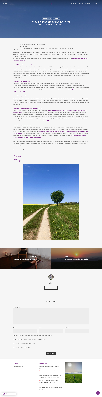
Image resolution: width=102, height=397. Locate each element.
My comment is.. (17, 307)
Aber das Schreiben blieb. (45, 385)
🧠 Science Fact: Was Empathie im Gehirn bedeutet (49, 372)
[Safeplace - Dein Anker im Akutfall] (76, 258)
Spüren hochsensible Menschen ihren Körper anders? (50, 367)
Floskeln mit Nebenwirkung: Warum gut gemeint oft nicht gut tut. (50, 388)
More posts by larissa (51, 287)
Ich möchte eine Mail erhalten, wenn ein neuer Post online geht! (29, 339)
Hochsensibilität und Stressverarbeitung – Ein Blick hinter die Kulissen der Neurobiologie (50, 376)
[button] (9, 394)
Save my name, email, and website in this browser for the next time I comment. (33, 335)
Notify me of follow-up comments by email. (25, 343)
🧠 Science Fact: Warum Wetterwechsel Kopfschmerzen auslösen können (48, 381)
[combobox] (25, 366)
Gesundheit (56, 18)
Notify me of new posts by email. (23, 347)
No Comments (58, 24)
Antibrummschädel (47, 18)
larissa (41, 24)
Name (14, 327)
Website (67, 327)
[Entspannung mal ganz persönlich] (25, 258)
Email (40, 327)
